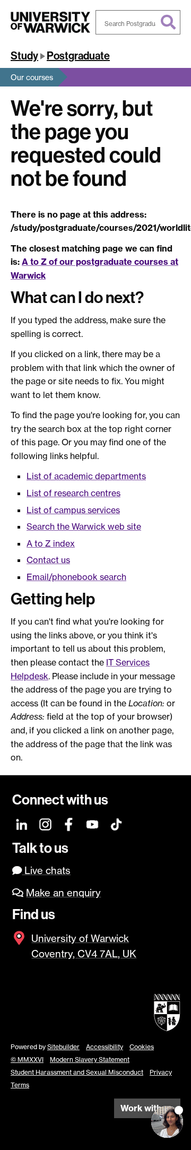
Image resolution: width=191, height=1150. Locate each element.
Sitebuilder (63, 1047)
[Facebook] (69, 823)
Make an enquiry (63, 893)
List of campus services (73, 510)
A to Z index (51, 543)
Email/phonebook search (76, 577)
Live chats (46, 870)
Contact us (48, 560)
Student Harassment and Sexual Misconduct (77, 1072)
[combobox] (138, 22)
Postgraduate (78, 55)
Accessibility (104, 1047)
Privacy (161, 1072)
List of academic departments (86, 476)
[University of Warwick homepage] (50, 22)
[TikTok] (116, 823)
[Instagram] (46, 823)
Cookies (141, 1047)
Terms (20, 1085)
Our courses (32, 77)
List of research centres (73, 493)
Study (24, 55)
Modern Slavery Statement (89, 1059)
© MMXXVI (27, 1059)
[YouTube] (92, 823)
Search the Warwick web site (84, 526)
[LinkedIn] (22, 823)
